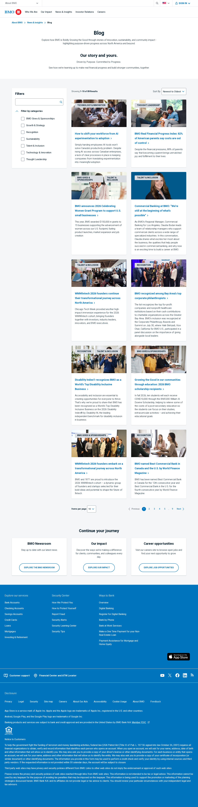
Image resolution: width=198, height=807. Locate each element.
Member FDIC (139, 722)
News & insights (35, 22)
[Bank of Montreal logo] (13, 12)
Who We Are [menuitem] (31, 12)
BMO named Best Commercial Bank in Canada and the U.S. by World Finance (157, 468)
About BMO (17, 22)
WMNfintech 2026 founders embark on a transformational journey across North (99, 468)
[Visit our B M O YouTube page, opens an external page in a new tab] (162, 675)
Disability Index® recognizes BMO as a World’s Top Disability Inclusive (98, 384)
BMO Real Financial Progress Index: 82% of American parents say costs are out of (159, 138)
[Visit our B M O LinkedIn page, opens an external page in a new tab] (185, 675)
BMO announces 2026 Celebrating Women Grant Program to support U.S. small (98, 210)
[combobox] (22, 3)
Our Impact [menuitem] (46, 12)
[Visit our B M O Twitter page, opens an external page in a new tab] (170, 675)
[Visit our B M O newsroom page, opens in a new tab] (192, 675)
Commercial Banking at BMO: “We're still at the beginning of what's (156, 210)
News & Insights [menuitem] (63, 12)
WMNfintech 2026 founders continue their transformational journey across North (97, 298)
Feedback (155, 701)
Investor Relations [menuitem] (85, 12)
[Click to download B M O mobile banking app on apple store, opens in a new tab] (180, 656)
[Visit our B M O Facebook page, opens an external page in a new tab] (177, 675)
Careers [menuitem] (101, 12)
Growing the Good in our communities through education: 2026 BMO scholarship (157, 384)
